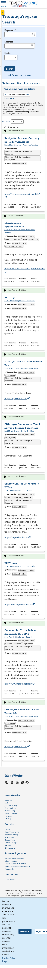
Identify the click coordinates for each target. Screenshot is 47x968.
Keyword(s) (10, 30)
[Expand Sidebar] (2, 12)
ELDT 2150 (10, 563)
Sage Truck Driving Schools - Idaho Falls (19, 300)
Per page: (6, 121)
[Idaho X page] (22, 782)
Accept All (25, 931)
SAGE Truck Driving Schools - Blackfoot (19, 431)
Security (8, 845)
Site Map (8, 819)
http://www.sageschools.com (18, 604)
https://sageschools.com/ (16, 537)
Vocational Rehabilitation (14, 858)
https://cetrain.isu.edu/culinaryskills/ (22, 194)
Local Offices (10, 879)
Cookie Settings (11, 842)
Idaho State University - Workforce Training (21, 145)
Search (9, 68)
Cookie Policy (10, 840)
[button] (3, 4)
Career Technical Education (15, 864)
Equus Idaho (9, 869)
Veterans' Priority (11, 834)
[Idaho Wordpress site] (27, 782)
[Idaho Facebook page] (7, 782)
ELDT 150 (9, 297)
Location (9, 41)
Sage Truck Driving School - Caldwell (18, 490)
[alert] (23, 131)
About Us (8, 800)
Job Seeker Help (11, 805)
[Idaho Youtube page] (17, 782)
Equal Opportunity (12, 832)
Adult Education (11, 861)
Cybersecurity (10, 848)
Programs (8, 816)
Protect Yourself (11, 813)
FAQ (6, 803)
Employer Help (10, 808)
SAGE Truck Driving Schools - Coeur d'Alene (21, 368)
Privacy (7, 829)
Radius (7, 53)
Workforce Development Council (17, 866)
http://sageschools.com (15, 398)
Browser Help (10, 811)
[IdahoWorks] (23, 4)
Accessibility (9, 837)
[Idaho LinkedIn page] (12, 782)
